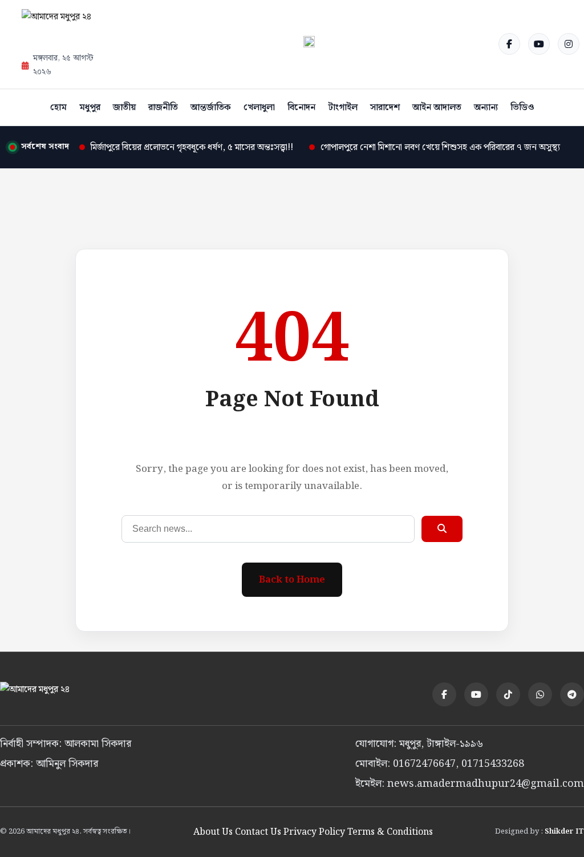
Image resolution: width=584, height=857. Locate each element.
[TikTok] (508, 694)
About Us (213, 832)
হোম (58, 107)
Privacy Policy (314, 832)
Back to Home (292, 580)
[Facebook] (509, 44)
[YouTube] (539, 44)
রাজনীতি (163, 107)
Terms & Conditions (390, 832)
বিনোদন (301, 107)
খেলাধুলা (259, 107)
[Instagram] (568, 44)
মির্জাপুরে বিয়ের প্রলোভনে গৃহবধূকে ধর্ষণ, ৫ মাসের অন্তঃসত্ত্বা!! (192, 147)
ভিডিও (522, 107)
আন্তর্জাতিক (210, 107)
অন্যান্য (486, 107)
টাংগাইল (343, 107)
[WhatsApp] (540, 694)
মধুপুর (89, 107)
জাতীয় (124, 107)
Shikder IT (564, 832)
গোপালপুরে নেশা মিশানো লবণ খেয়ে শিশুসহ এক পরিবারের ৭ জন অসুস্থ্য (440, 147)
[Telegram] (572, 694)
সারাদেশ (385, 107)
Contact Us (258, 832)
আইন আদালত (436, 107)
